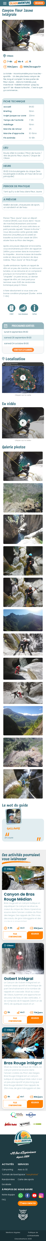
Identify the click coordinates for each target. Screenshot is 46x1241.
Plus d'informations (15, 935)
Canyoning (7, 1169)
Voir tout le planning (23, 350)
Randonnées (8, 1179)
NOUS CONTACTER (29, 1203)
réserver (35, 934)
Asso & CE (23, 1169)
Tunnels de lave (10, 1174)
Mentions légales (13, 1232)
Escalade (6, 1184)
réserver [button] (39, 3)
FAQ (4, 1199)
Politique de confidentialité (33, 1234)
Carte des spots (26, 1179)
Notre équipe (8, 1194)
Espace (28, 1174)
